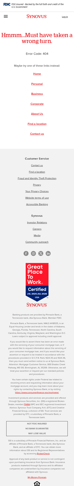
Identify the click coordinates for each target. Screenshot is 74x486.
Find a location (37, 124)
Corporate (37, 104)
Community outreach (37, 242)
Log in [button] (65, 16)
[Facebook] (26, 253)
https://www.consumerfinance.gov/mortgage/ (37, 392)
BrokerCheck (43, 453)
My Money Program (37, 477)
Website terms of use (37, 198)
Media (37, 235)
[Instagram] (33, 253)
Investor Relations (37, 222)
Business (37, 94)
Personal (37, 84)
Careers (37, 229)
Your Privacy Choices (37, 191)
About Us (37, 114)
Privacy (37, 185)
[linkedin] (48, 253)
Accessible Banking (37, 204)
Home (37, 74)
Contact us (37, 134)
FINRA (27, 404)
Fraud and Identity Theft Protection (37, 178)
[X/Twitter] (40, 253)
